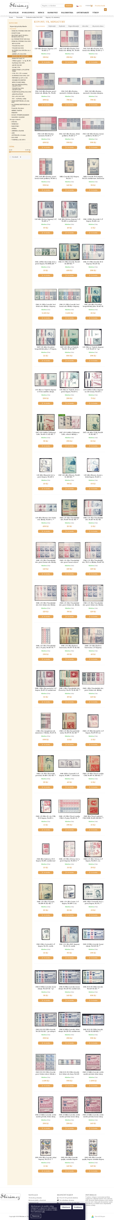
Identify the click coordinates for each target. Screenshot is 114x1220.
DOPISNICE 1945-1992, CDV (20, 75)
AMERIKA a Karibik (18, 131)
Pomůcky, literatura (18, 108)
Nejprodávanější (73, 26)
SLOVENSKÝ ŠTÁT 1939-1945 (21, 39)
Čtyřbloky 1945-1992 (18, 63)
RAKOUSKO (15, 126)
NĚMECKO (15, 124)
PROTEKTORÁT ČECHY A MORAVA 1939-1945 (20, 36)
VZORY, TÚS (16, 67)
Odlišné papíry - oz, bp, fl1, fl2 (21, 61)
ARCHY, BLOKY (17, 65)
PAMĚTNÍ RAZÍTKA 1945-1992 (21, 92)
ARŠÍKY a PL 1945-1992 (19, 54)
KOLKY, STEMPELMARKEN (20, 115)
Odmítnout (66, 1207)
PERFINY (14, 112)
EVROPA (14, 122)
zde (43, 1212)
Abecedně (85, 26)
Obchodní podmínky (35, 1198)
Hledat (69, 5)
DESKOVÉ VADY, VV (18, 58)
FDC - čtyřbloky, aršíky (19, 98)
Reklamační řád (33, 1202)
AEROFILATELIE (17, 94)
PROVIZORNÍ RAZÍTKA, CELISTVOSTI (20, 85)
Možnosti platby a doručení (37, 1200)
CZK (80, 6)
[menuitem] (13, 12)
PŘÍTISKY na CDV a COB (19, 78)
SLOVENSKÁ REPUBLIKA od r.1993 (21, 105)
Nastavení (36, 1216)
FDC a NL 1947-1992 (18, 96)
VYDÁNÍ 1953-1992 (18, 48)
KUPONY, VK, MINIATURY (20, 56)
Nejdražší (62, 26)
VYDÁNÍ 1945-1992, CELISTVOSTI (18, 89)
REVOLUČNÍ (16, 43)
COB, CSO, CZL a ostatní (19, 73)
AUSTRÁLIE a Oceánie (19, 135)
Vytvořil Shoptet (100, 1216)
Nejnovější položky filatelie (18, 26)
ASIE (13, 133)
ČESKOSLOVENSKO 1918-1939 (21, 31)
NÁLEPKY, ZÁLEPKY (18, 117)
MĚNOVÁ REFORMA (18, 82)
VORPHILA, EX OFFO (18, 139)
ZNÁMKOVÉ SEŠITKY (19, 80)
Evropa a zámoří (15, 119)
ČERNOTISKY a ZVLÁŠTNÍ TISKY (20, 70)
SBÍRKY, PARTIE (17, 110)
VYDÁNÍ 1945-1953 (18, 46)
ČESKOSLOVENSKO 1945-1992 (21, 41)
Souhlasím (78, 1207)
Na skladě (16, 157)
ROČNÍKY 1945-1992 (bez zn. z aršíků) (21, 51)
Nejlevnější (52, 26)
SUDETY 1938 (16, 33)
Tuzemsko (13, 28)
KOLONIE (15, 137)
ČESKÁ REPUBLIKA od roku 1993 (20, 101)
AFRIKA (14, 128)
